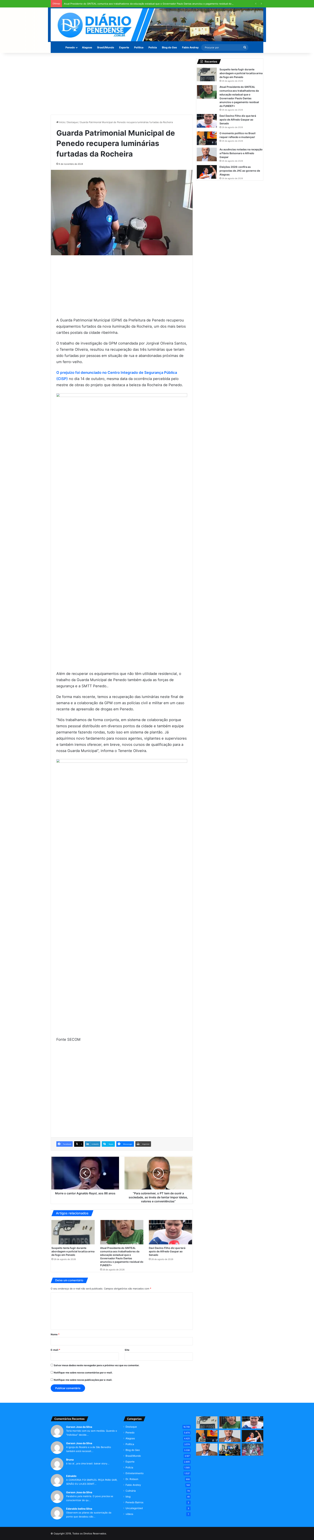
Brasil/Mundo (105, 47)
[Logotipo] (157, 24)
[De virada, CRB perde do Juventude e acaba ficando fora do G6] (252, 1449)
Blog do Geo (169, 47)
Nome (55, 1334)
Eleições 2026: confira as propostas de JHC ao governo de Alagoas (240, 170)
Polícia (152, 47)
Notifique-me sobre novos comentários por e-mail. (83, 1372)
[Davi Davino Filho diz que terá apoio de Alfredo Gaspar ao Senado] (170, 1232)
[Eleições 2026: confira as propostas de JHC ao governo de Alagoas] (207, 172)
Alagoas (87, 47)
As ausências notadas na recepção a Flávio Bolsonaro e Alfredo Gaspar (241, 153)
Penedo (70, 47)
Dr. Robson (132, 1479)
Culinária (131, 1490)
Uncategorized (134, 1508)
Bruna (70, 1459)
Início (62, 122)
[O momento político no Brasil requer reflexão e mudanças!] (207, 138)
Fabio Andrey (190, 47)
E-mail (55, 1349)
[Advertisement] (122, 83)
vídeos (129, 1514)
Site (127, 1349)
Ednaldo (71, 1475)
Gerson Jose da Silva (79, 1426)
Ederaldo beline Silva (79, 1508)
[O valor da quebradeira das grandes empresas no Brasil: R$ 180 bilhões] (207, 1449)
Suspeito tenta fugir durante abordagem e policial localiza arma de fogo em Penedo (72, 1251)
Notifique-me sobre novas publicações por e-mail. (83, 1379)
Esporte (124, 47)
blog (128, 1496)
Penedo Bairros (134, 1502)
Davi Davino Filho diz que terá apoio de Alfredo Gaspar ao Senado (167, 1251)
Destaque (72, 122)
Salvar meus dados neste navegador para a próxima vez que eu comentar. (96, 1365)
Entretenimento (135, 1473)
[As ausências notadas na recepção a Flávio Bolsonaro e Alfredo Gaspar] (207, 154)
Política (138, 47)
